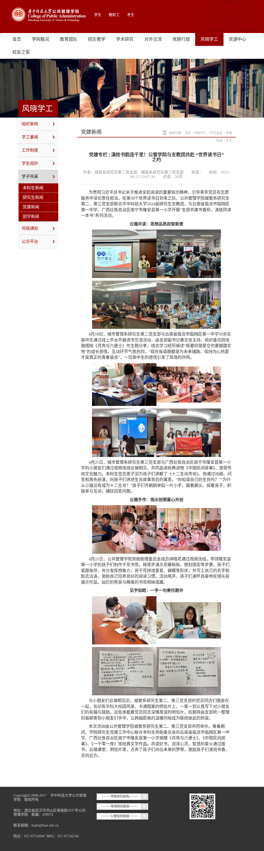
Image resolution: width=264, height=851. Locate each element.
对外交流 (153, 39)
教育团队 (68, 39)
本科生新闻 (33, 188)
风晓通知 (30, 228)
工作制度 (30, 150)
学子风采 (30, 176)
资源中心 (237, 39)
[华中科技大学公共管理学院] (48, 14)
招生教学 (96, 39)
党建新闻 (31, 207)
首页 (16, 39)
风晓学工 (209, 39)
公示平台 (30, 241)
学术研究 (125, 39)
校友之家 (21, 52)
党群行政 (181, 39)
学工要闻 (30, 137)
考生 (130, 15)
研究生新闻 (33, 197)
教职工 (114, 15)
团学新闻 (31, 216)
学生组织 (30, 163)
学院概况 (40, 39)
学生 (97, 15)
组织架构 (30, 124)
